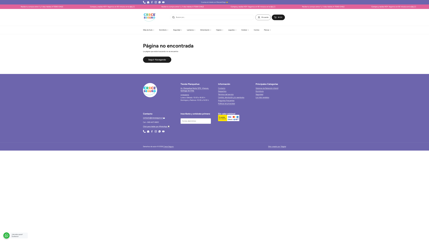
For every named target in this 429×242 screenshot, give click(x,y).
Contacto (221, 88)
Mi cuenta (264, 17)
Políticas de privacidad (226, 104)
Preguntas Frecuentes (226, 101)
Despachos (222, 91)
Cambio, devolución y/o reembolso (231, 97)
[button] (278, 17)
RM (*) (121, 7)
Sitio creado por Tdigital (277, 147)
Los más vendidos (262, 97)
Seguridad (259, 94)
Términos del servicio (226, 94)
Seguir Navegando (157, 59)
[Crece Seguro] (149, 17)
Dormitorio (260, 91)
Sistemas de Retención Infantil (267, 88)
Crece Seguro (168, 147)
